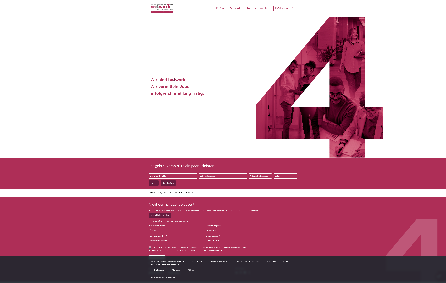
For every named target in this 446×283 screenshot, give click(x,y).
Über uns (249, 8)
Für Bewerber (222, 8)
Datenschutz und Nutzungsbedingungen (178, 250)
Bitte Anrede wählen (157, 226)
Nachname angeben (158, 236)
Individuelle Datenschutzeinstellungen (163, 277)
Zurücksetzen (168, 183)
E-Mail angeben (213, 236)
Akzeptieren (177, 270)
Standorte (259, 8)
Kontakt (268, 8)
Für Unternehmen (237, 8)
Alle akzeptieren (159, 270)
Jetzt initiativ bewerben (160, 215)
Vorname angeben (214, 226)
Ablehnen (192, 270)
